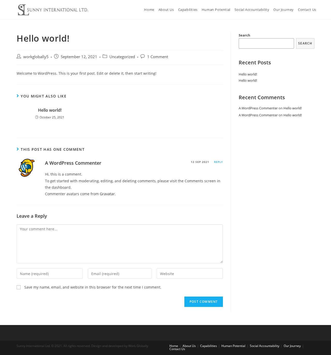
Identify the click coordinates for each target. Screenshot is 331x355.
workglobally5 (36, 56)
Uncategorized (122, 56)
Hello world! (50, 110)
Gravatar (107, 193)
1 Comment (157, 56)
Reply (218, 162)
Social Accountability (264, 346)
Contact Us (177, 349)
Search (244, 35)
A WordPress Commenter (73, 163)
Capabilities (208, 346)
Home (173, 346)
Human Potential (233, 346)
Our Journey (292, 346)
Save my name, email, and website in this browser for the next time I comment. (92, 287)
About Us (189, 346)
